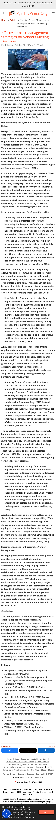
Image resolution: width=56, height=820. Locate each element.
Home (4, 20)
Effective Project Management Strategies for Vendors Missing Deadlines (33, 23)
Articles (13, 20)
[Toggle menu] (53, 13)
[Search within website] (3, 13)
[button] (6, 813)
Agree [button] (46, 812)
